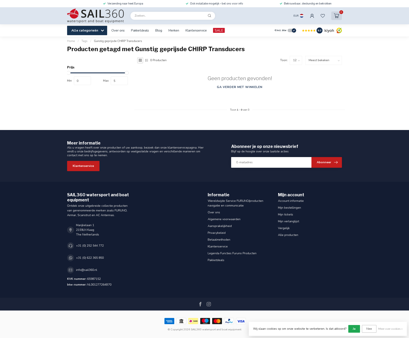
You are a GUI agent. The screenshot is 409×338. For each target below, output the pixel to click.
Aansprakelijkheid (220, 226)
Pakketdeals (140, 30)
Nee (369, 329)
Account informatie (291, 201)
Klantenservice (196, 30)
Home (71, 41)
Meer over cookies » (390, 329)
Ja (354, 329)
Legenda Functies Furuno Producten (232, 253)
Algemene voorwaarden (224, 219)
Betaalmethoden (219, 240)
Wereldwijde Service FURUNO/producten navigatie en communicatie (235, 203)
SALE (219, 30)
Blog (158, 30)
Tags (84, 41)
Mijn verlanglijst (288, 221)
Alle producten (288, 235)
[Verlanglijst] (323, 16)
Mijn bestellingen (289, 208)
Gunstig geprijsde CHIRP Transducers (118, 41)
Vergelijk (284, 228)
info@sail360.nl (86, 270)
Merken (173, 30)
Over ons (118, 30)
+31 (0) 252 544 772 (90, 246)
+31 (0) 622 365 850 (90, 258)
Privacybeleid (217, 233)
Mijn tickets (285, 214)
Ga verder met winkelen (239, 87)
